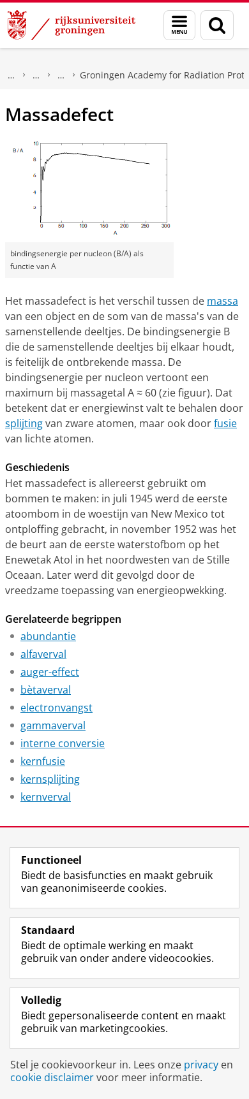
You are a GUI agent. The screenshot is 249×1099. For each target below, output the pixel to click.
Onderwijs (11, 75)
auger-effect (49, 672)
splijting (24, 423)
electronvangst (56, 707)
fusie (225, 423)
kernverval (45, 796)
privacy (201, 1064)
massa (222, 301)
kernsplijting (50, 779)
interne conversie (62, 743)
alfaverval (43, 654)
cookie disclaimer (52, 1077)
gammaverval (53, 725)
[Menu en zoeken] (179, 25)
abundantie (48, 636)
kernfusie (42, 761)
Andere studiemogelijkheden (61, 75)
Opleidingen (36, 75)
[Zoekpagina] (217, 25)
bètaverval (45, 689)
